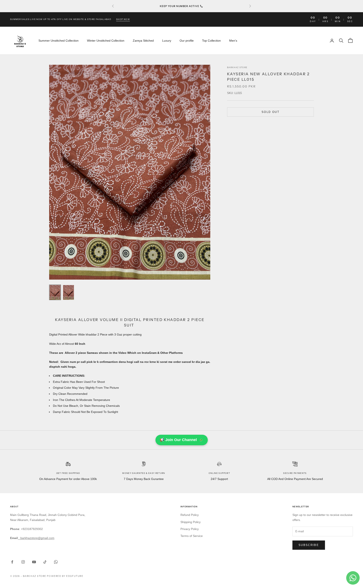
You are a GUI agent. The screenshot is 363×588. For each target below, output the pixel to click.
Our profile (187, 40)
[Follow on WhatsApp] (56, 562)
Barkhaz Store (237, 67)
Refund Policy (189, 515)
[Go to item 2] (68, 292)
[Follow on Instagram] (23, 562)
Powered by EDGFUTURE (65, 576)
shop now (123, 19)
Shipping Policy (190, 522)
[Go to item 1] (55, 292)
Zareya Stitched (143, 40)
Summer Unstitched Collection (58, 40)
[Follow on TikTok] (45, 562)
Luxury (166, 40)
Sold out (270, 112)
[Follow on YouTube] (34, 562)
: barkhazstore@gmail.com (36, 538)
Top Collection (211, 40)
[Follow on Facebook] (12, 562)
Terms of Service (191, 536)
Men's (233, 40)
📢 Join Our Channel (178, 440)
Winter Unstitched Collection (105, 40)
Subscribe (309, 545)
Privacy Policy (189, 529)
